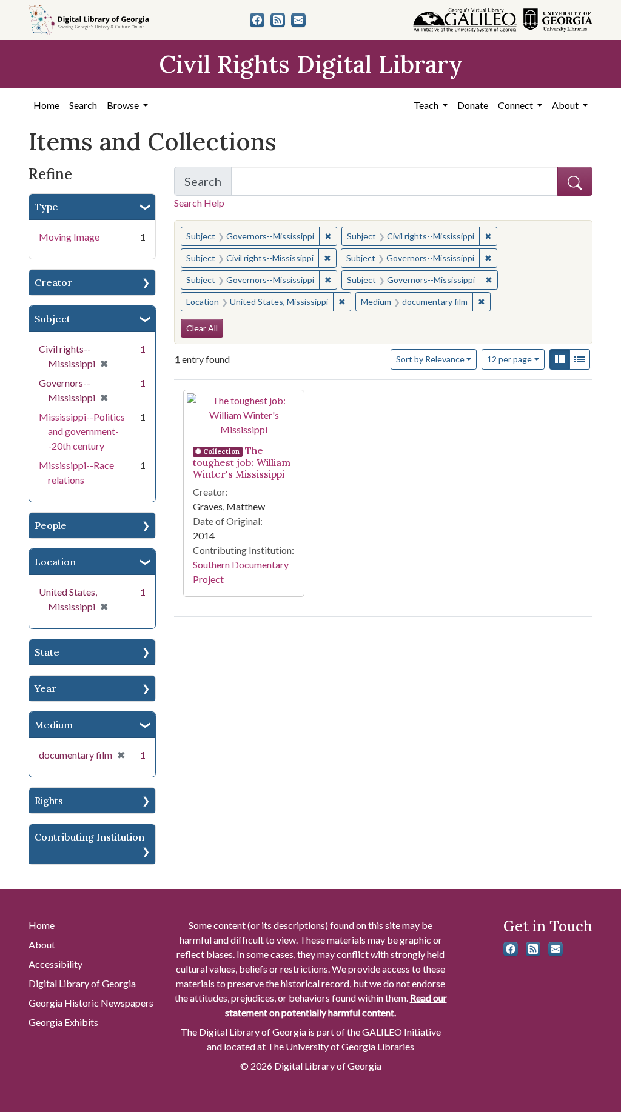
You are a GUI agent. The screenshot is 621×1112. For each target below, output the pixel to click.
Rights (49, 800)
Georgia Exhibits (63, 1022)
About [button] (566, 105)
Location (55, 562)
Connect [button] (516, 105)
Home (46, 105)
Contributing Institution (89, 837)
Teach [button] (427, 105)
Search (83, 105)
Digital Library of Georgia (82, 983)
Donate (472, 105)
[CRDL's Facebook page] (257, 20)
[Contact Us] (298, 20)
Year (45, 688)
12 (509, 358)
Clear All (202, 328)
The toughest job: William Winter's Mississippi (241, 462)
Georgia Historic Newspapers (91, 1002)
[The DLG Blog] (277, 20)
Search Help (199, 202)
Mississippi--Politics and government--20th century (82, 431)
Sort (430, 359)
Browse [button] (124, 105)
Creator (53, 282)
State (47, 652)
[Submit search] (574, 181)
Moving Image (69, 236)
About (42, 944)
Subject (52, 319)
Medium (54, 725)
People (51, 525)
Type (46, 207)
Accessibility (55, 964)
